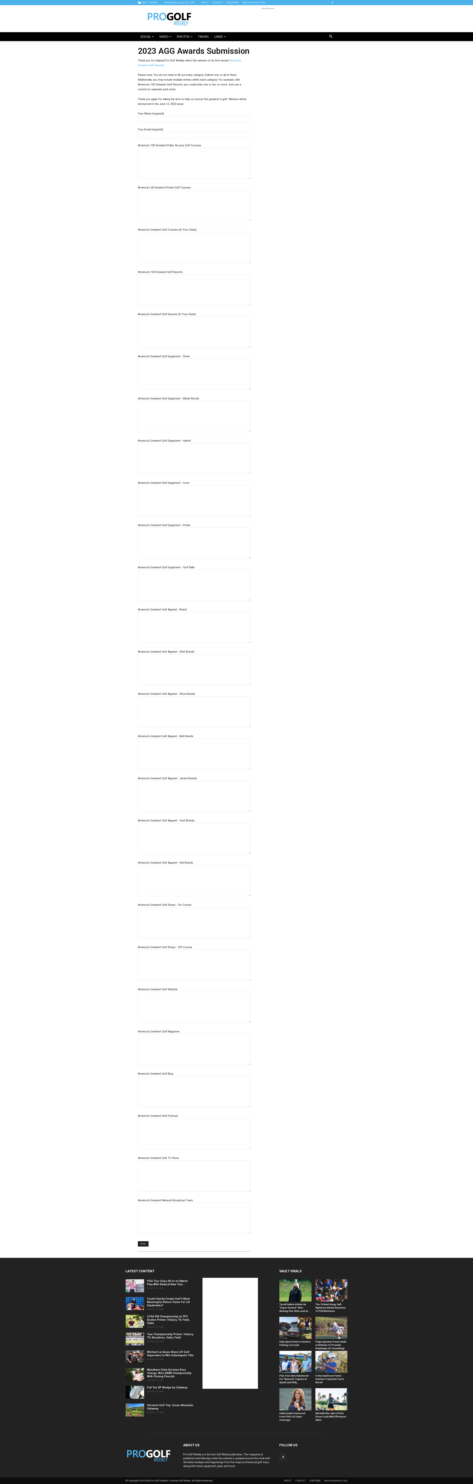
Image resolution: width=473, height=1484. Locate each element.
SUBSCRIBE (232, 2)
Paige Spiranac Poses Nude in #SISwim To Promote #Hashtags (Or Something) (330, 1345)
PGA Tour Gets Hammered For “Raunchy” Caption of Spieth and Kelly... (294, 1379)
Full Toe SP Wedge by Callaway (167, 1387)
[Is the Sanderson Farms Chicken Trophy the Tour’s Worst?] (331, 1362)
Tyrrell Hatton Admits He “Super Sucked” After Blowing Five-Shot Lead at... (294, 1307)
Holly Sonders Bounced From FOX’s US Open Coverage (292, 1416)
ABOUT (205, 2)
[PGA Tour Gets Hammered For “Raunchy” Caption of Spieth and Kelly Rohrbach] (295, 1362)
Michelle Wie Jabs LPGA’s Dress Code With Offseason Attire (330, 1416)
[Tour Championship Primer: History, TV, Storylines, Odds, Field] (135, 1339)
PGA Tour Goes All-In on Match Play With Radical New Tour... (167, 1282)
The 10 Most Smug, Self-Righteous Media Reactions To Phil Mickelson (330, 1307)
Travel (203, 36)
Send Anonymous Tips (253, 2)
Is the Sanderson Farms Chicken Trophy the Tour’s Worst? (329, 1379)
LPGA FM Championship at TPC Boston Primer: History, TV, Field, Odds (168, 1320)
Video (164, 36)
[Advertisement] (268, 18)
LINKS (218, 36)
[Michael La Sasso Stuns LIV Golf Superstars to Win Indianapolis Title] (135, 1356)
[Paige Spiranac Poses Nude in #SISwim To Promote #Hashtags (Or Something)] (331, 1328)
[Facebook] (332, 2)
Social (145, 36)
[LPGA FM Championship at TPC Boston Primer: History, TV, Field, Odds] (135, 1321)
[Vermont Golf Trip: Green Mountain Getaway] (135, 1410)
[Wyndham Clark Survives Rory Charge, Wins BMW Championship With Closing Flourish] (135, 1374)
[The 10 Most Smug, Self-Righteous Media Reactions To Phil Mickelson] (331, 1290)
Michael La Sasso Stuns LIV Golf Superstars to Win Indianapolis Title (170, 1353)
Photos (183, 36)
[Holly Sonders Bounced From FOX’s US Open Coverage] (295, 1399)
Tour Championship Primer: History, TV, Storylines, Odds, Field (170, 1336)
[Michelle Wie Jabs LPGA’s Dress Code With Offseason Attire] (331, 1399)
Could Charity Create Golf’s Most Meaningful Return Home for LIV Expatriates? (168, 1302)
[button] (330, 37)
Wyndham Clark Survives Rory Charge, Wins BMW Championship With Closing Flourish (169, 1373)
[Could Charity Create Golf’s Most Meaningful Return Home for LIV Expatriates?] (135, 1303)
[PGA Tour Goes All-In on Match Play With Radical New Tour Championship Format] (135, 1285)
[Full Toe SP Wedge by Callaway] (135, 1392)
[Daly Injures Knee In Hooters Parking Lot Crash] (295, 1328)
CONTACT (217, 2)
